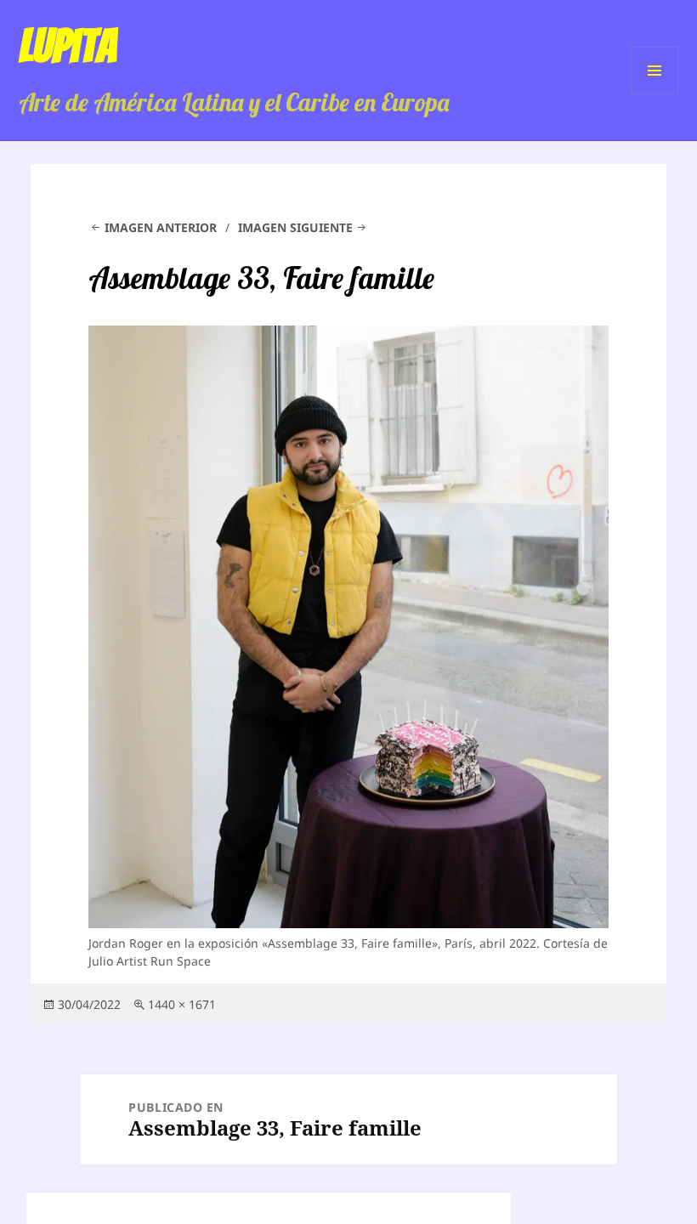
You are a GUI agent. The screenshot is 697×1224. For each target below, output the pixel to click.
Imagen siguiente (295, 227)
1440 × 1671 (182, 1004)
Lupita (67, 46)
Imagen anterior (161, 227)
